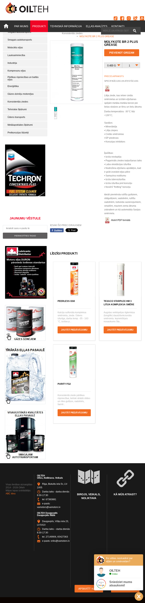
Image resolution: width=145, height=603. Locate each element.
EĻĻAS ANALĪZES (96, 26)
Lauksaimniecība (16, 55)
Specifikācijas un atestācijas (121, 81)
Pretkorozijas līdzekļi (18, 132)
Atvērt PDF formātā (120, 220)
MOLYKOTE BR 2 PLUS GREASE (96, 36)
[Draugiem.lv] (142, 18)
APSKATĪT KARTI (88, 588)
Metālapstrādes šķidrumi (20, 125)
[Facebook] (122, 18)
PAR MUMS (21, 26)
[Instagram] (129, 18)
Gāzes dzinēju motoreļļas (21, 94)
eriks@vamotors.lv (60, 541)
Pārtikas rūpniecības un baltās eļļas (23, 78)
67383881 (51, 499)
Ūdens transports (16, 117)
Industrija (12, 63)
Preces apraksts (114, 76)
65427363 (62, 536)
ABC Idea (10, 493)
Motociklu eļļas (15, 47)
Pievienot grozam (121, 52)
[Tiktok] (115, 18)
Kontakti (117, 26)
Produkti (39, 26)
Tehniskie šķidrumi (17, 109)
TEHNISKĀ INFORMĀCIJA (66, 26)
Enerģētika (13, 86)
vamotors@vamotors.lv (48, 507)
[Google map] (135, 18)
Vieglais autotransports (19, 32)
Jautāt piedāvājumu (74, 329)
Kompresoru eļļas (17, 70)
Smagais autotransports (20, 39)
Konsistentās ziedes (18, 101)
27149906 (51, 536)
